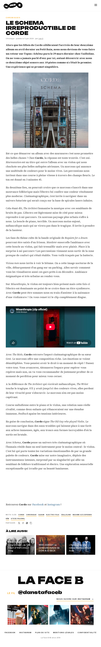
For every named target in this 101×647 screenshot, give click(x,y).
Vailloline (66, 515)
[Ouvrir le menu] (95, 5)
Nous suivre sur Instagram (75, 599)
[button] (50, 110)
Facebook (38, 504)
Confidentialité (87, 632)
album (41, 515)
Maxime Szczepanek (82, 515)
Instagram (53, 504)
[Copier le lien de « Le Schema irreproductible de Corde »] (31, 523)
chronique (31, 515)
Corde (21, 515)
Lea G (40, 38)
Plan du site (42, 632)
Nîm (7, 519)
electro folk (52, 515)
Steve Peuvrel (18, 519)
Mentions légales (63, 632)
